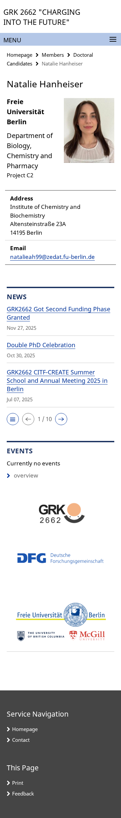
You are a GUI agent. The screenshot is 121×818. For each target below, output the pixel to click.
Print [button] (17, 782)
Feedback (23, 793)
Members (53, 54)
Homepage (19, 54)
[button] (13, 419)
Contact (21, 739)
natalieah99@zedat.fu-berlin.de (52, 257)
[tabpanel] (60, 181)
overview (26, 475)
